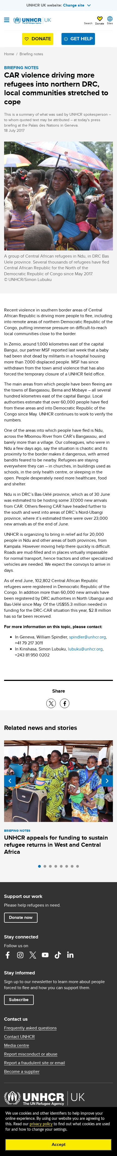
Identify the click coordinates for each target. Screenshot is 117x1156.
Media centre (16, 1045)
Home (9, 54)
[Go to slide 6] (68, 867)
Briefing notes (31, 54)
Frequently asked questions (30, 1028)
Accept (59, 1144)
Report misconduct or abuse (30, 1054)
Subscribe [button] (19, 999)
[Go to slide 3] (51, 867)
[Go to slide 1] (41, 867)
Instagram (20, 955)
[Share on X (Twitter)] (51, 703)
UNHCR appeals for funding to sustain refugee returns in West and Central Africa (56, 844)
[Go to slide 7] (73, 867)
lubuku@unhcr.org (85, 649)
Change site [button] (73, 5)
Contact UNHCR (19, 1037)
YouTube (45, 955)
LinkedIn (70, 955)
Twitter (32, 955)
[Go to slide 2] (46, 867)
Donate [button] (99, 23)
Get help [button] (81, 38)
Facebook (7, 955)
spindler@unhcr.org (87, 637)
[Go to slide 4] (57, 867)
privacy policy (41, 1124)
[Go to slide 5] (62, 867)
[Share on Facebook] (64, 703)
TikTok (57, 955)
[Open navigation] (6, 20)
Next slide (107, 781)
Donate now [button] (20, 917)
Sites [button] (110, 23)
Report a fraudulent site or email (34, 1063)
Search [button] (88, 23)
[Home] (31, 20)
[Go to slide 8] (79, 867)
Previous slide (10, 781)
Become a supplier (21, 1072)
